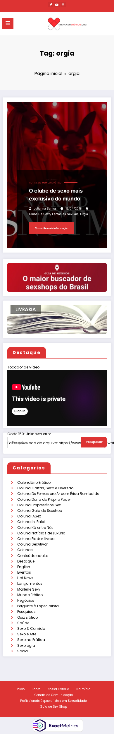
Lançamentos (29, 583)
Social (23, 651)
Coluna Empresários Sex (39, 505)
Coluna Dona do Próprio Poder (44, 499)
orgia (84, 214)
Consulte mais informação (51, 228)
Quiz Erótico (27, 617)
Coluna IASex (29, 516)
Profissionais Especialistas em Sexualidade (53, 701)
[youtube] (57, 4)
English (23, 566)
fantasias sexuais (65, 214)
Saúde (23, 622)
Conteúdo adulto (32, 555)
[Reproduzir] (15, 450)
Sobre (36, 689)
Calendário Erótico (34, 482)
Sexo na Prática (31, 639)
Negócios (25, 600)
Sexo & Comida (31, 628)
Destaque (25, 561)
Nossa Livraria (58, 689)
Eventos (24, 572)
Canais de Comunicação (53, 695)
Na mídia (83, 689)
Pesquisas (26, 611)
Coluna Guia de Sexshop (39, 510)
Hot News (25, 577)
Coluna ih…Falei (31, 521)
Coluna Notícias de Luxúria (41, 533)
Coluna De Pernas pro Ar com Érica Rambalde (58, 493)
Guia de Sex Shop (53, 706)
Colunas (25, 549)
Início (20, 689)
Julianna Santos (45, 208)
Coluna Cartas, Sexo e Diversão (45, 488)
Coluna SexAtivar (32, 544)
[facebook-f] (50, 4)
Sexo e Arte (26, 634)
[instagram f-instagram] (63, 4)
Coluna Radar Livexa (36, 538)
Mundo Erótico (30, 594)
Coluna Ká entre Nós (35, 527)
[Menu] (7, 23)
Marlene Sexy (28, 589)
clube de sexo (40, 214)
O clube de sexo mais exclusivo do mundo (56, 195)
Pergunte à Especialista (38, 605)
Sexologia (26, 645)
